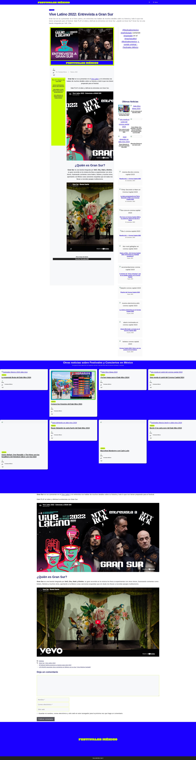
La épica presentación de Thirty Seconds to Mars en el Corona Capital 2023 (130, 198)
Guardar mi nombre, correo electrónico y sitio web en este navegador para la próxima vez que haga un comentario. (81, 713)
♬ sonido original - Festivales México (131, 44)
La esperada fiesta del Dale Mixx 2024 (16, 377)
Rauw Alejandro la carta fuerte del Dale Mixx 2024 (124, 146)
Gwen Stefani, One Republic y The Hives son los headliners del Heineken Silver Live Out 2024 (136, 129)
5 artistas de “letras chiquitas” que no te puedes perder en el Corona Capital (130, 275)
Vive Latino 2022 (84, 259)
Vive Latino (95, 79)
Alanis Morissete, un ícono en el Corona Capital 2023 (130, 329)
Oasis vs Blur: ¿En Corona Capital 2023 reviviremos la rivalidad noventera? (130, 254)
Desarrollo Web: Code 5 (98, 758)
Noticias (41, 661)
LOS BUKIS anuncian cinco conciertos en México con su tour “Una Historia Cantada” (65, 667)
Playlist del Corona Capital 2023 (130, 292)
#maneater (128, 36)
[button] (149, 2)
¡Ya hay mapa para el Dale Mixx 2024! (136, 111)
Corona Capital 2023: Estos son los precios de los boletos (130, 348)
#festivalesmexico (129, 41)
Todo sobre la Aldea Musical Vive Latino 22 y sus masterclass (58, 91)
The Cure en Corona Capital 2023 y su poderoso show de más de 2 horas (130, 218)
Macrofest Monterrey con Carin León (136, 144)
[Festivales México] (54, 2)
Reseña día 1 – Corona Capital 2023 (130, 235)
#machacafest (130, 39)
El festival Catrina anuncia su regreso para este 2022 (55, 665)
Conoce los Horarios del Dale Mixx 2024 (124, 114)
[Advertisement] (58, 123)
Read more (78, 23)
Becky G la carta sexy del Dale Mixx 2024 (166, 428)
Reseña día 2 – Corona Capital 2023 (130, 178)
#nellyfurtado (126, 33)
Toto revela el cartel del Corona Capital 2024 (124, 131)
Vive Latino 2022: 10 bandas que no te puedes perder (58, 97)
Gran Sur (60, 80)
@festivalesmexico (130, 30)
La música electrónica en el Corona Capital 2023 (130, 310)
